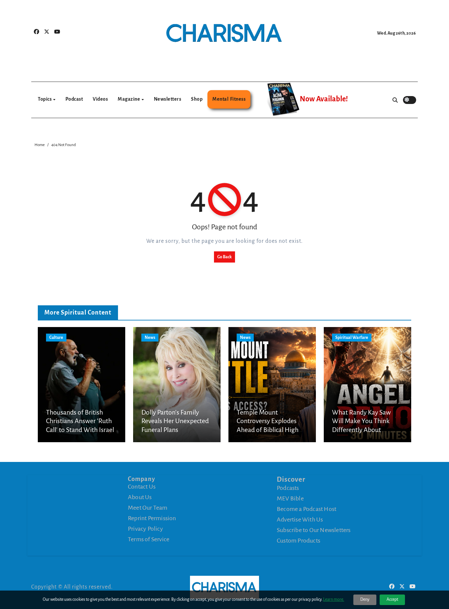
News (150, 337)
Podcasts (288, 488)
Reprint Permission (152, 518)
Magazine (129, 99)
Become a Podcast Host (306, 509)
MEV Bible (290, 498)
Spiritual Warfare (351, 337)
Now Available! (324, 99)
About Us (140, 497)
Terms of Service (148, 539)
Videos (100, 99)
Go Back (224, 257)
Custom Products (298, 540)
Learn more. (333, 599)
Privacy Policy (145, 528)
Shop (196, 99)
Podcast (74, 99)
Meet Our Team (148, 507)
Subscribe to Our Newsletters (314, 530)
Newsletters (167, 99)
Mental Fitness (229, 99)
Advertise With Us (300, 519)
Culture (56, 337)
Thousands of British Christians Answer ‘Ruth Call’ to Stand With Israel (80, 421)
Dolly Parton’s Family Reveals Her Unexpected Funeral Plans (175, 421)
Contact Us (141, 486)
